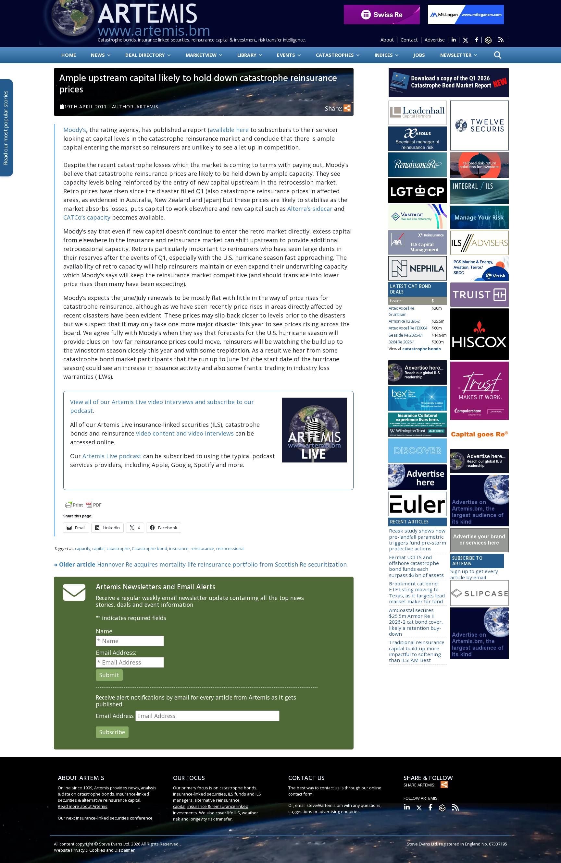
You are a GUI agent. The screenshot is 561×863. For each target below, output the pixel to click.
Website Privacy (69, 850)
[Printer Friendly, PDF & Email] (83, 504)
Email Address (115, 716)
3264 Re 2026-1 (402, 342)
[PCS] (479, 269)
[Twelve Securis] (479, 125)
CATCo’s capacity (86, 217)
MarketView (202, 55)
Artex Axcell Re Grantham (401, 311)
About (387, 40)
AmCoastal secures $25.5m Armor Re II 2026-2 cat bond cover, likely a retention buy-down (416, 622)
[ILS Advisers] (479, 243)
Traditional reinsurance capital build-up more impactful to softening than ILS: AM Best (416, 651)
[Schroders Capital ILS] (479, 165)
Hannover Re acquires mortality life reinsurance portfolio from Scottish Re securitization (200, 564)
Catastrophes (335, 55)
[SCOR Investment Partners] (417, 450)
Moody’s (74, 130)
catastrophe (118, 548)
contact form (300, 794)
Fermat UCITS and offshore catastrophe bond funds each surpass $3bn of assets (416, 566)
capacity (82, 548)
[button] (498, 55)
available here (229, 130)
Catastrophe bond (149, 548)
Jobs (419, 55)
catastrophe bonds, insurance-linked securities (215, 791)
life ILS (233, 813)
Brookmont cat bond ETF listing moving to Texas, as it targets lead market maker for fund (417, 592)
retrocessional (230, 548)
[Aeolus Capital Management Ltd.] (417, 139)
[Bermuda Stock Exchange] (417, 398)
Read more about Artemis (82, 806)
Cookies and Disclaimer (112, 850)
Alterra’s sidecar (309, 208)
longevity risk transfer (211, 819)
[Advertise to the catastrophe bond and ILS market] (479, 540)
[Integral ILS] (479, 192)
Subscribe (112, 732)
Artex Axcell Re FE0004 (408, 328)
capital (98, 548)
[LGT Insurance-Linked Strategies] (417, 191)
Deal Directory (145, 55)
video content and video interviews (185, 433)
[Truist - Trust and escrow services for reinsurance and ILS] (479, 295)
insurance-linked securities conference (114, 818)
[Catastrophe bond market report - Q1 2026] (445, 82)
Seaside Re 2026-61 (406, 335)
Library (247, 55)
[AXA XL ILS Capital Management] (417, 242)
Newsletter (456, 55)
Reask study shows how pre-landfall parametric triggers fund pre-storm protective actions (417, 539)
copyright (84, 844)
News (98, 55)
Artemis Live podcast (112, 456)
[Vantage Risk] (417, 217)
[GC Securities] (479, 217)
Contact (409, 40)
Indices (384, 55)
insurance (179, 548)
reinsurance (202, 548)
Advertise (435, 40)
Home (68, 55)
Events (286, 55)
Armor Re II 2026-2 (404, 321)
